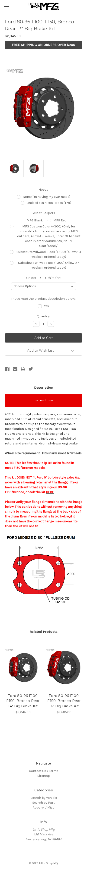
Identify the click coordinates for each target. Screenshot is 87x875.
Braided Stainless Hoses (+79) (49, 203)
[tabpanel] (23, 678)
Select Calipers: (43, 213)
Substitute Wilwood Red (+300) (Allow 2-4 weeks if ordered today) (49, 265)
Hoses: (43, 189)
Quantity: (43, 316)
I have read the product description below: (43, 298)
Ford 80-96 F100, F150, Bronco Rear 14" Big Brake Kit (22, 700)
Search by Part (43, 803)
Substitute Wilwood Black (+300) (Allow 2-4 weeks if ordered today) (48, 254)
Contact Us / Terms (43, 771)
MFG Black (35, 220)
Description (43, 387)
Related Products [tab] (44, 631)
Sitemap (43, 776)
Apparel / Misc (44, 807)
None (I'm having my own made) (46, 197)
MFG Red (59, 220)
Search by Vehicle (43, 798)
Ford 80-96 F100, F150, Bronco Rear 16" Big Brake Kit (64, 700)
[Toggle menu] (6, 6)
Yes (46, 306)
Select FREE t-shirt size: (43, 278)
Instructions (43, 400)
